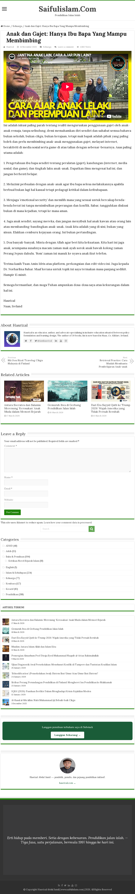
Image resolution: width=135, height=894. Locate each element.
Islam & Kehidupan (16, 572)
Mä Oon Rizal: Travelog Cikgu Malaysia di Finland (25, 360)
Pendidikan (12, 594)
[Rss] (59, 885)
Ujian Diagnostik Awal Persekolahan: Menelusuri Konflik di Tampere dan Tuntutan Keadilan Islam (64, 664)
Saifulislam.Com (67, 9)
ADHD (9, 545)
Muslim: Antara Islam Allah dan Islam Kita (33, 646)
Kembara (11, 583)
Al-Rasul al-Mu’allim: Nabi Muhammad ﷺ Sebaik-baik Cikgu (43, 700)
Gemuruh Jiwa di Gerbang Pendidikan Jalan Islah (64, 406)
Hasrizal (10, 47)
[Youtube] (72, 885)
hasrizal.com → (67, 783)
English (10, 567)
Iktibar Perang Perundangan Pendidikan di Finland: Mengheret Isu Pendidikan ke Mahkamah (61, 682)
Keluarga (17, 26)
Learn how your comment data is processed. (68, 522)
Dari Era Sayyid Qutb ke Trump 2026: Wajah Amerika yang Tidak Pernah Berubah (110, 408)
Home (6, 26)
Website (8, 499)
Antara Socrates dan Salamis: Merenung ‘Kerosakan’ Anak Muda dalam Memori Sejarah (22, 408)
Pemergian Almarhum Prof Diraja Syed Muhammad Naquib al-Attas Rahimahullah (55, 655)
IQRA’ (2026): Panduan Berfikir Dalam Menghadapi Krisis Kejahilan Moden (51, 691)
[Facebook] (62, 885)
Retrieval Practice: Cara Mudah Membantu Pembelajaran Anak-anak (113, 362)
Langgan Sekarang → (67, 735)
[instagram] (76, 885)
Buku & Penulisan (15, 556)
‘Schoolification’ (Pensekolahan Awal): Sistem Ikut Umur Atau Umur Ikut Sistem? (54, 673)
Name (8, 477)
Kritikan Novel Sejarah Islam (23, 560)
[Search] (92, 529)
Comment (10, 445)
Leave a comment (66, 47)
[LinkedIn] (69, 885)
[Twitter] (65, 885)
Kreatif (10, 589)
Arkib (9, 551)
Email (8, 488)
